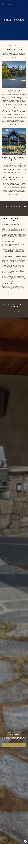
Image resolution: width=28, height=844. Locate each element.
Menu (25, 4)
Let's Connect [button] (14, 744)
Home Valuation (14, 311)
